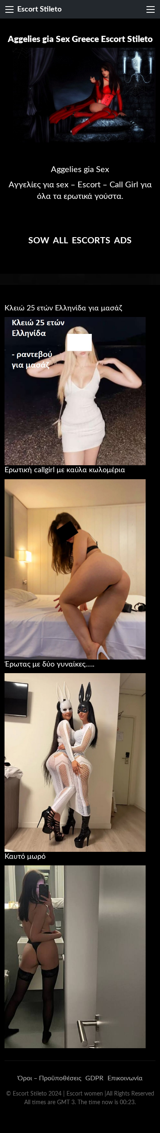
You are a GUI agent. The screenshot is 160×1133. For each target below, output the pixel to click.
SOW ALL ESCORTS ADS (80, 240)
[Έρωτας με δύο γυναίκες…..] (75, 762)
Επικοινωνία (124, 1078)
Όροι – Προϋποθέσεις (49, 1078)
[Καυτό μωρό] (75, 956)
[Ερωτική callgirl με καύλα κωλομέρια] (75, 569)
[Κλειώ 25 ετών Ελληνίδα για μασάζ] (75, 390)
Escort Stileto (39, 9)
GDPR (94, 1078)
